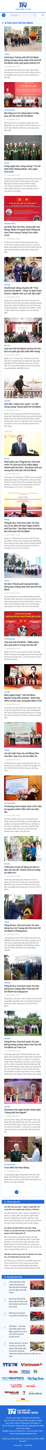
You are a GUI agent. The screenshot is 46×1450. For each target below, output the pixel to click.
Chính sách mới (13, 1202)
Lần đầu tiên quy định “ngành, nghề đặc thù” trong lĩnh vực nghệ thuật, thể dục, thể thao (22, 1208)
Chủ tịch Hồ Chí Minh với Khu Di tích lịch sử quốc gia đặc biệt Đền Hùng (22, 350)
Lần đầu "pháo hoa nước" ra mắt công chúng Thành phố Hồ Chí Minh (22, 405)
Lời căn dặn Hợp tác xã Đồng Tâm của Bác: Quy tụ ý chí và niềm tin (21, 754)
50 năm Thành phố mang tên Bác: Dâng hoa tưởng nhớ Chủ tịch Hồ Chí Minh (22, 586)
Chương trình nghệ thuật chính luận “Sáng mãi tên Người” (22, 1111)
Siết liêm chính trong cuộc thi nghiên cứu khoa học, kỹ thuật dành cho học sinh (23, 1255)
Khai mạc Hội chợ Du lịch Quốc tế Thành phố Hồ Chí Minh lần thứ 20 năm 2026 (18, 1302)
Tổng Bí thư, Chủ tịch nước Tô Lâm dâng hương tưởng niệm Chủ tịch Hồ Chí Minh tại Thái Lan (22, 1044)
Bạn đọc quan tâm (14, 1277)
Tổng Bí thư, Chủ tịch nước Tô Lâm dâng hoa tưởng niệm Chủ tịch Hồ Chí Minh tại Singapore (21, 988)
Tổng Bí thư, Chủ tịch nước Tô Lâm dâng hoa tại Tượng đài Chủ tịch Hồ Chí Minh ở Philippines (22, 928)
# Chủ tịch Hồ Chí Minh (19, 22)
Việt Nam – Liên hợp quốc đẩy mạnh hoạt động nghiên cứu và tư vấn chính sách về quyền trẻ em (18, 1331)
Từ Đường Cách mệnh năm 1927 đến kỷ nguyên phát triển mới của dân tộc (23, 809)
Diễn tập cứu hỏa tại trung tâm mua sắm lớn (18, 1314)
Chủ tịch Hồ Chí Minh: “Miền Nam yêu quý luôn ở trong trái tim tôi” (21, 643)
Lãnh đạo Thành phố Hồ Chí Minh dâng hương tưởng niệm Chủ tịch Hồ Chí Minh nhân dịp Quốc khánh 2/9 (22, 60)
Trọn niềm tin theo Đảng (16, 1167)
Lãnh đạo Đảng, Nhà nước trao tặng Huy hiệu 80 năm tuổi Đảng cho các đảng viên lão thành (18, 1287)
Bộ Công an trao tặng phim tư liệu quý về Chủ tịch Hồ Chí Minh (21, 114)
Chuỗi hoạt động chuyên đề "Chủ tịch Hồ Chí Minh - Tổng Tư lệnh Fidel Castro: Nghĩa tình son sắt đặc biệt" (23, 290)
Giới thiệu (28, 1445)
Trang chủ (18, 1445)
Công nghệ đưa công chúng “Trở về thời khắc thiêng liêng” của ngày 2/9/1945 (22, 169)
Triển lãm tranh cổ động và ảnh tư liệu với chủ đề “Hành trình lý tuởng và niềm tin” (22, 869)
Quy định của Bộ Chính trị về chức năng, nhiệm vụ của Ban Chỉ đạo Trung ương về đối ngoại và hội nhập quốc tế (22, 1230)
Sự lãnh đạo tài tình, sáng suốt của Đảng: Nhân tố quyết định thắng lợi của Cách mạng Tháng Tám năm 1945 (22, 231)
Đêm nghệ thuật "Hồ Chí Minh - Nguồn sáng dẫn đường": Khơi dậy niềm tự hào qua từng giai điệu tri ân (23, 697)
